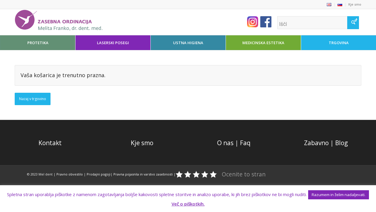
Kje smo (354, 4)
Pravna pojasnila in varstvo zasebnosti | (144, 174)
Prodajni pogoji (98, 174)
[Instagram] (348, 20)
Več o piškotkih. (188, 204)
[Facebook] (339, 20)
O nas (225, 143)
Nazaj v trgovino (32, 98)
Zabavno (316, 143)
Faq (245, 143)
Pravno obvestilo (69, 174)
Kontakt (50, 143)
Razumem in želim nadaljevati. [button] (338, 194)
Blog (341, 143)
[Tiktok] (356, 20)
